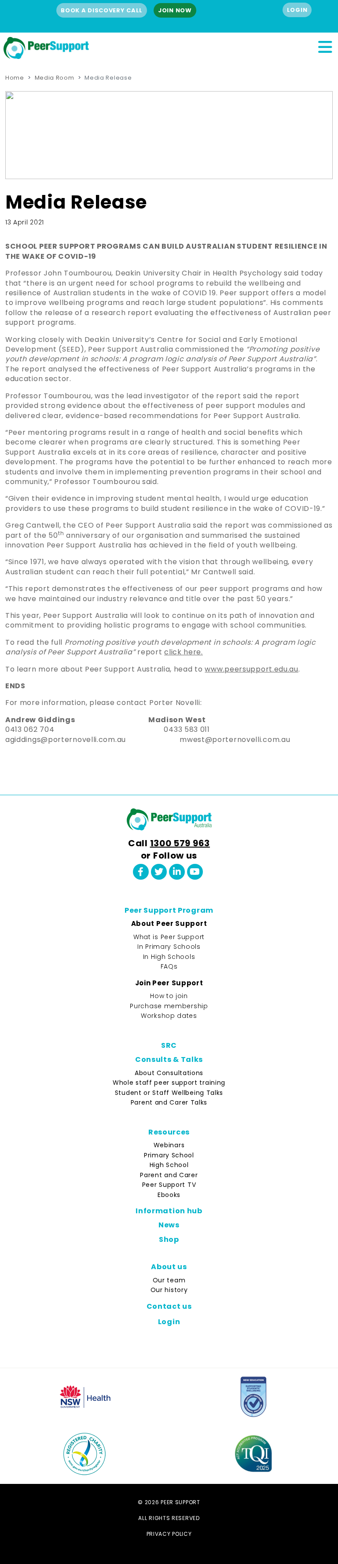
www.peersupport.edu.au (251, 669)
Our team (169, 1280)
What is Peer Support (169, 937)
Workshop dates (169, 1015)
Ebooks (169, 1194)
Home (14, 77)
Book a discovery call (102, 10)
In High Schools (169, 956)
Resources (169, 1132)
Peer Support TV (169, 1184)
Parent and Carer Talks (169, 1102)
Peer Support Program (169, 910)
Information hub (169, 1211)
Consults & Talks (169, 1059)
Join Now (175, 10)
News (169, 1225)
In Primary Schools (169, 946)
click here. (183, 652)
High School (169, 1164)
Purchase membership (169, 1006)
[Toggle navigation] (324, 45)
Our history (169, 1289)
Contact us (169, 1306)
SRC (169, 1045)
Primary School (169, 1155)
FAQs (169, 966)
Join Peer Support (169, 983)
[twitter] (159, 872)
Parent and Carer (169, 1175)
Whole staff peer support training (169, 1082)
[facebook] (141, 872)
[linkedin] (177, 872)
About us (169, 1267)
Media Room (54, 77)
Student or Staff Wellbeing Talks (169, 1092)
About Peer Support (169, 923)
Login (297, 10)
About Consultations (169, 1072)
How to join (169, 995)
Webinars (169, 1145)
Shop (169, 1239)
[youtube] (195, 872)
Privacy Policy (169, 1534)
